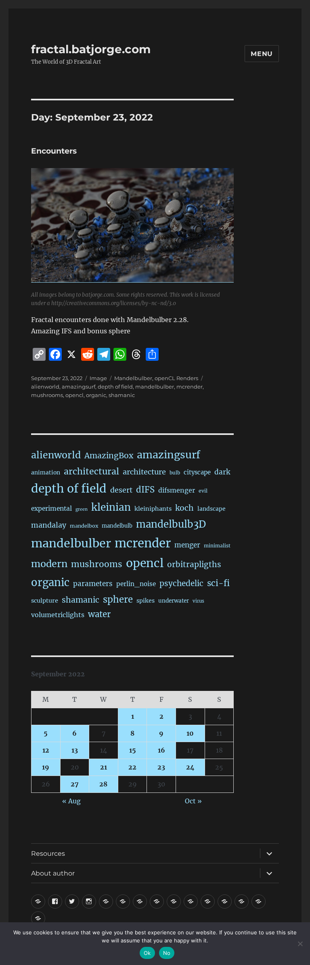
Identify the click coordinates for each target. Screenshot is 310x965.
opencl (74, 395)
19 (45, 767)
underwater (173, 600)
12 (45, 750)
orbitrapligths (194, 564)
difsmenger (176, 490)
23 (161, 767)
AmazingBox (108, 455)
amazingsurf (78, 386)
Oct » (193, 801)
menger (187, 545)
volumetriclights (57, 615)
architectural (91, 471)
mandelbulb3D (171, 524)
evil (203, 491)
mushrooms (47, 395)
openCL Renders (176, 378)
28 (103, 784)
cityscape (197, 472)
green (81, 509)
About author (53, 873)
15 (132, 750)
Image (98, 378)
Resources (48, 853)
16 (161, 750)
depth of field (115, 386)
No (167, 953)
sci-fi (218, 583)
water (99, 614)
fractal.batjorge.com (91, 49)
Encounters (54, 151)
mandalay (48, 525)
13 (74, 750)
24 (190, 767)
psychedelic (181, 583)
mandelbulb (117, 525)
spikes (145, 600)
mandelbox (84, 526)
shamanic (122, 395)
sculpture (44, 600)
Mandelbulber (133, 378)
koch (184, 508)
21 (103, 767)
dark (222, 472)
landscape (211, 508)
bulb (175, 473)
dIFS (145, 490)
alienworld (45, 386)
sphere (118, 599)
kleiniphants (153, 508)
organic (96, 395)
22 (132, 767)
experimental (51, 508)
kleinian (111, 507)
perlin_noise (136, 584)
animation (45, 472)
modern (49, 564)
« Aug (71, 801)
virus (198, 601)
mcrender (189, 386)
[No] (300, 944)
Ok (147, 953)
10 (190, 733)
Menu (262, 54)
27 (75, 784)
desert (121, 490)
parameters (93, 583)
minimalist (217, 546)
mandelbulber (154, 386)
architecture (144, 471)
